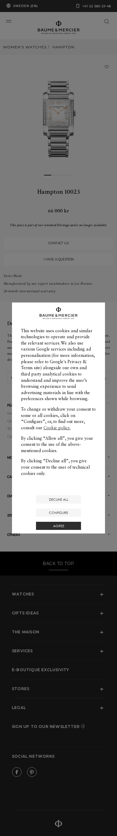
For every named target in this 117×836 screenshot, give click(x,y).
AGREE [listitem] (58, 526)
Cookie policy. (57, 427)
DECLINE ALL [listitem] (58, 499)
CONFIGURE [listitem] (58, 512)
